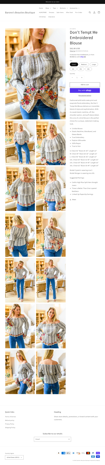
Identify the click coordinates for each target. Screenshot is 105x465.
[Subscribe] (68, 439)
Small (74, 64)
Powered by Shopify (95, 460)
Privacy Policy (9, 424)
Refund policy (9, 420)
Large (94, 64)
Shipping (72, 51)
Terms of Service (10, 417)
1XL (73, 69)
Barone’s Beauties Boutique (83, 460)
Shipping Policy (10, 427)
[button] (90, 12)
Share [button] (74, 199)
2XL (81, 69)
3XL (88, 69)
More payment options (85, 95)
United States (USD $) (13, 457)
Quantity (72, 73)
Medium (84, 64)
